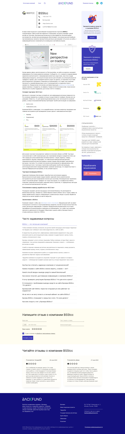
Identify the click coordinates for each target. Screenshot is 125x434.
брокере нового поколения (50, 203)
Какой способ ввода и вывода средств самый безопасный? (44, 272)
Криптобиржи (64, 415)
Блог (39, 3)
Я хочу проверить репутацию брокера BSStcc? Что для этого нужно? (47, 279)
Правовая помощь (88, 3)
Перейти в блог (86, 156)
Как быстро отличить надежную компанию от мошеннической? (45, 265)
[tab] (49, 224)
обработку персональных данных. (45, 333)
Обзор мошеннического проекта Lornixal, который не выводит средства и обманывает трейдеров (92, 135)
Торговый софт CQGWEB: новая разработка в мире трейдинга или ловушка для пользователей (91, 141)
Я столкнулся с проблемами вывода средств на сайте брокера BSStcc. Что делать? (48, 284)
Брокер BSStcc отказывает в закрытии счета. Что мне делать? (45, 298)
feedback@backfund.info (91, 413)
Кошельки (63, 421)
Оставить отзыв (27, 338)
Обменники (63, 418)
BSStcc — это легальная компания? (35, 224)
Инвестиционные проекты (67, 407)
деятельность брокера (65, 85)
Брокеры (62, 404)
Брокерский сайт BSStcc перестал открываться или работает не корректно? (46, 290)
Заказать (88, 68)
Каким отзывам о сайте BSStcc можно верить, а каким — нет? (45, 269)
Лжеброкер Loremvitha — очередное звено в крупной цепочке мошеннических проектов (92, 128)
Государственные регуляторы (68, 413)
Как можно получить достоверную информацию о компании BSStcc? (47, 276)
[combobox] (24, 325)
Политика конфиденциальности (94, 427)
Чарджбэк (63, 410)
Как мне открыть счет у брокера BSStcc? (37, 301)
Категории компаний (29, 3)
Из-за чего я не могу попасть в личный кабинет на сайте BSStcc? (46, 294)
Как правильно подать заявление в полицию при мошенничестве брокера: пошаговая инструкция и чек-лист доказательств (91, 149)
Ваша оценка (26, 329)
